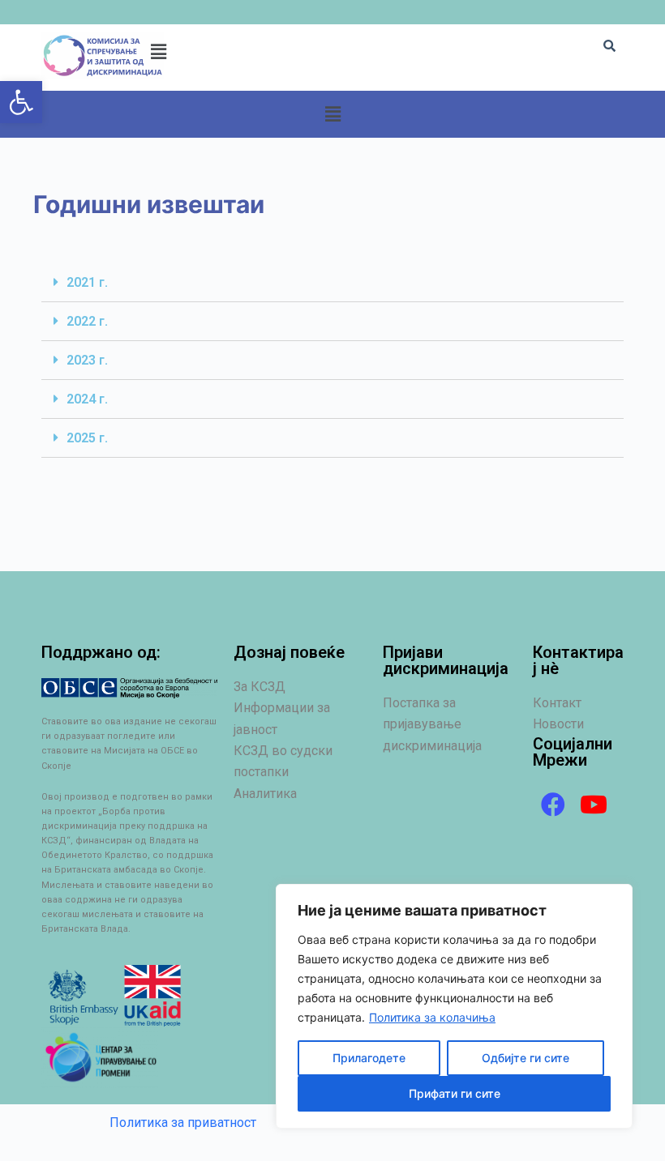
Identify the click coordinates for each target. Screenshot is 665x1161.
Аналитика (265, 793)
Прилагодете (368, 1058)
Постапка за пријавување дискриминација (432, 724)
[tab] (332, 282)
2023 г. (87, 360)
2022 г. (87, 321)
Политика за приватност (182, 1122)
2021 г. (87, 282)
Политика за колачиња (432, 1017)
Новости (558, 724)
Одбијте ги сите (525, 1058)
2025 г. (87, 438)
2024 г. (87, 399)
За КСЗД (259, 686)
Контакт (557, 703)
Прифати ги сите (454, 1093)
